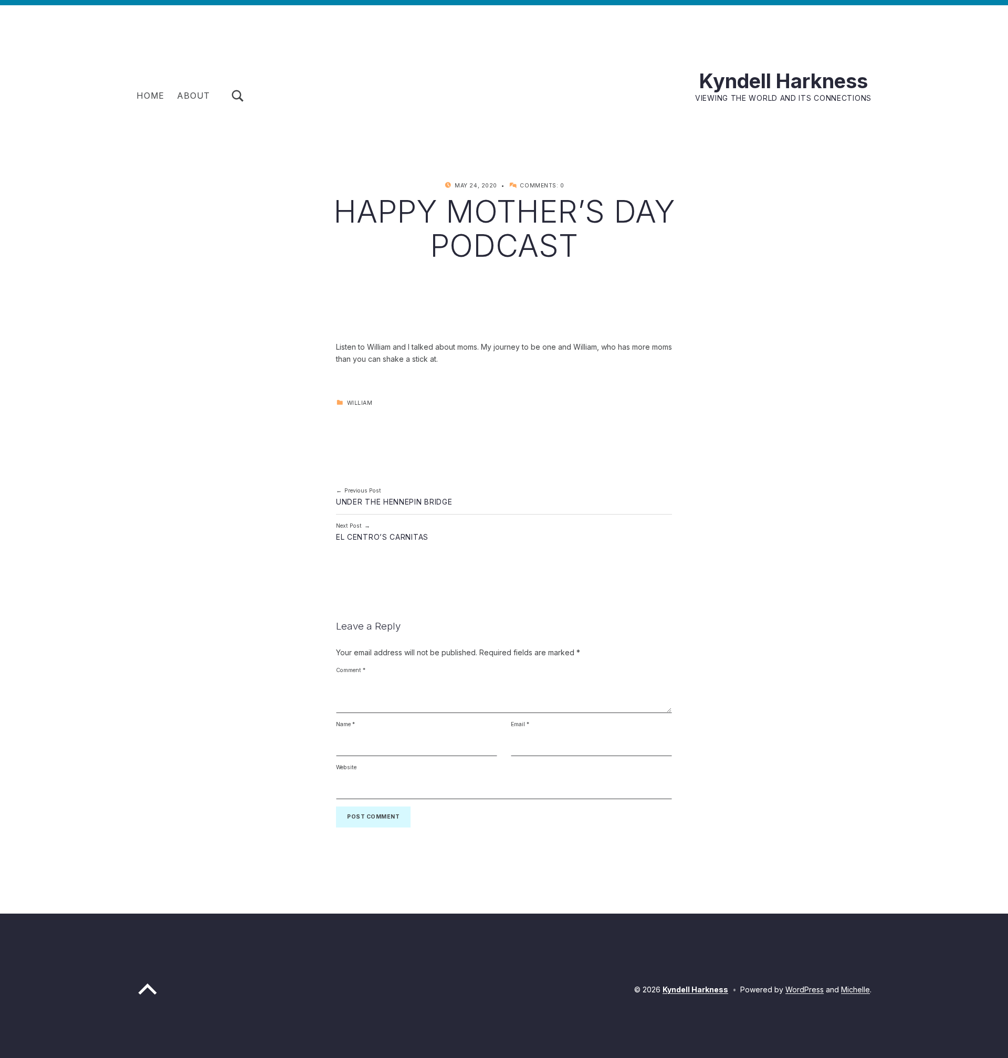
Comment (350, 670)
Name (345, 724)
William (360, 403)
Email (520, 724)
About (193, 95)
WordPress (804, 989)
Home (150, 95)
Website (346, 767)
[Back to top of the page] (147, 996)
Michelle (855, 989)
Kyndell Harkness (783, 81)
